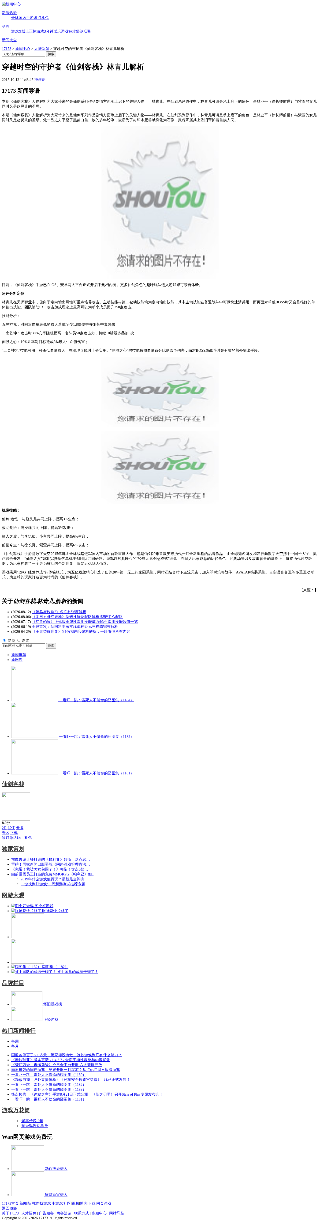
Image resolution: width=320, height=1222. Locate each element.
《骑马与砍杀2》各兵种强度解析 (59, 612)
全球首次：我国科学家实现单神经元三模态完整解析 (75, 627)
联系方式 (81, 1213)
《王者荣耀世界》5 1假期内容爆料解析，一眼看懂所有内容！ (83, 632)
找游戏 (45, 1203)
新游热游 (9, 13)
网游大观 (13, 895)
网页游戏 (103, 1203)
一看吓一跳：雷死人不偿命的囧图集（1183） (48, 1089)
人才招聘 (28, 1213)
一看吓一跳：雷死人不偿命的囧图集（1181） (48, 1099)
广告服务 (46, 1213)
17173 (6, 49)
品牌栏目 (13, 983)
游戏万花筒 (16, 1110)
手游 (30, 18)
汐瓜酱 (85, 31)
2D (4, 828)
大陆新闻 (41, 49)
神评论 (39, 80)
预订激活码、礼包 (17, 838)
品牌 (5, 26)
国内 (22, 18)
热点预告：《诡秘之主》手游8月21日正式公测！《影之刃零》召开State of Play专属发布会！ (87, 1094)
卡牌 (19, 828)
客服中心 (99, 1213)
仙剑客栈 (13, 784)
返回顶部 (9, 1208)
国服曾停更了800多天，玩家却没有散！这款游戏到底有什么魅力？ (66, 1055)
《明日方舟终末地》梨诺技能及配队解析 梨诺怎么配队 (77, 617)
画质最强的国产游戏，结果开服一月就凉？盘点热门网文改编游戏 (65, 1070)
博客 (83, 1203)
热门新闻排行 (19, 1031)
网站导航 (116, 1213)
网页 (11, 640)
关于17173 (10, 1213)
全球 (15, 18)
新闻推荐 (18, 655)
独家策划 (13, 849)
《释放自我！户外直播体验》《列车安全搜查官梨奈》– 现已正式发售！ (70, 1080)
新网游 (16, 660)
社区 (67, 1203)
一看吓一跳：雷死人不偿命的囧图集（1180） (48, 1075)
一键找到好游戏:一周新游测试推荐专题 (53, 884)
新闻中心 (22, 49)
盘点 (37, 18)
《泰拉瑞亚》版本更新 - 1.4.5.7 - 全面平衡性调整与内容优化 (60, 1060)
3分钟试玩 (52, 31)
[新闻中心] (11, 4)
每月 (15, 1046)
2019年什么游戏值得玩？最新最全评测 (52, 879)
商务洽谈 (63, 1213)
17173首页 (10, 1203)
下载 (14, 833)
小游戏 (57, 1203)
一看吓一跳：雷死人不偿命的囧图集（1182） (48, 1084)
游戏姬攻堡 (70, 31)
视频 (75, 1203)
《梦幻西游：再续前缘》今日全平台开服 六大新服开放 (56, 1065)
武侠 (11, 828)
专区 (5, 833)
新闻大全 (9, 40)
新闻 (26, 640)
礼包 (45, 18)
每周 (15, 1041)
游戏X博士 (20, 31)
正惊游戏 (36, 31)
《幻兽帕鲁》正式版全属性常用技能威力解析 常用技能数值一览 (85, 622)
